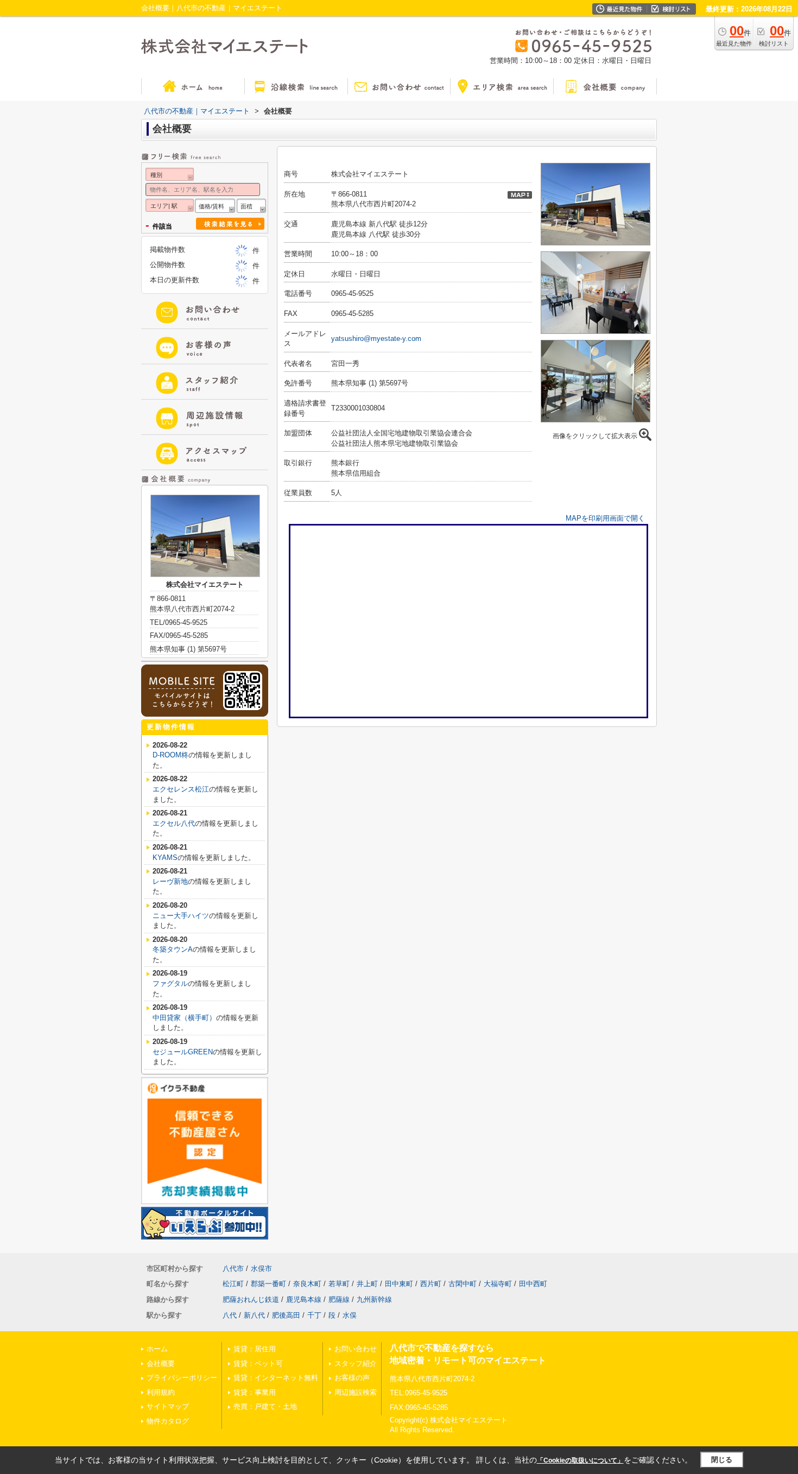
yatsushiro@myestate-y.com (376, 338)
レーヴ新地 (170, 881)
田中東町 (399, 1284)
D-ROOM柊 (170, 755)
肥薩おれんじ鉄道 (251, 1299)
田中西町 (533, 1284)
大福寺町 (498, 1284)
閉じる (721, 1460)
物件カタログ (168, 1421)
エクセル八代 (174, 823)
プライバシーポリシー (182, 1378)
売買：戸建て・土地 (265, 1406)
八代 (230, 1315)
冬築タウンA (173, 949)
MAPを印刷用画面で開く (605, 518)
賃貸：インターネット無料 (275, 1378)
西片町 (430, 1284)
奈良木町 (307, 1284)
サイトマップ (168, 1406)
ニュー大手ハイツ (181, 916)
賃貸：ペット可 (258, 1363)
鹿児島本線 (303, 1299)
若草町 (339, 1284)
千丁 (314, 1315)
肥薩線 (339, 1299)
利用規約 (161, 1392)
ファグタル (170, 983)
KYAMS (165, 857)
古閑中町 (462, 1284)
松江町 (233, 1284)
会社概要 (161, 1363)
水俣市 (261, 1268)
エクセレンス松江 (181, 789)
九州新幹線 (374, 1299)
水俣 (350, 1315)
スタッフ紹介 (355, 1363)
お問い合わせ (355, 1349)
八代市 (233, 1268)
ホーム (157, 1349)
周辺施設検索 (355, 1392)
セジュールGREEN (183, 1052)
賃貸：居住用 (254, 1349)
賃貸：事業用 (254, 1392)
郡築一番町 (268, 1284)
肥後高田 (286, 1315)
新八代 (254, 1315)
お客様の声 (352, 1378)
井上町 (367, 1284)
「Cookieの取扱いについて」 (580, 1460)
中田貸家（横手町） (184, 1018)
